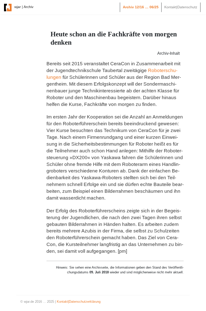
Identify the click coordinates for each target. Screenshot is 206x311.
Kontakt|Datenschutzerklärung (78, 301)
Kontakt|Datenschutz (180, 7)
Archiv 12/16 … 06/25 (141, 7)
